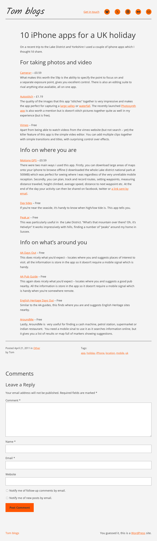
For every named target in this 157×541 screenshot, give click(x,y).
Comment (13, 400)
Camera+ (26, 73)
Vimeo (24, 125)
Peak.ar (25, 217)
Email (10, 458)
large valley (67, 106)
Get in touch (91, 12)
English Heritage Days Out (37, 300)
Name (11, 441)
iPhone (100, 353)
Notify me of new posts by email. (30, 498)
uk (126, 353)
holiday (91, 353)
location (110, 353)
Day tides (26, 203)
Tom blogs (25, 12)
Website (11, 474)
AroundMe (27, 319)
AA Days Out (28, 253)
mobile (120, 353)
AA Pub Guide (29, 276)
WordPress (138, 533)
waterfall (84, 106)
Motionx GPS (28, 160)
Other (36, 348)
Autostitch (26, 96)
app (83, 353)
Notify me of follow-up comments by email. (37, 490)
